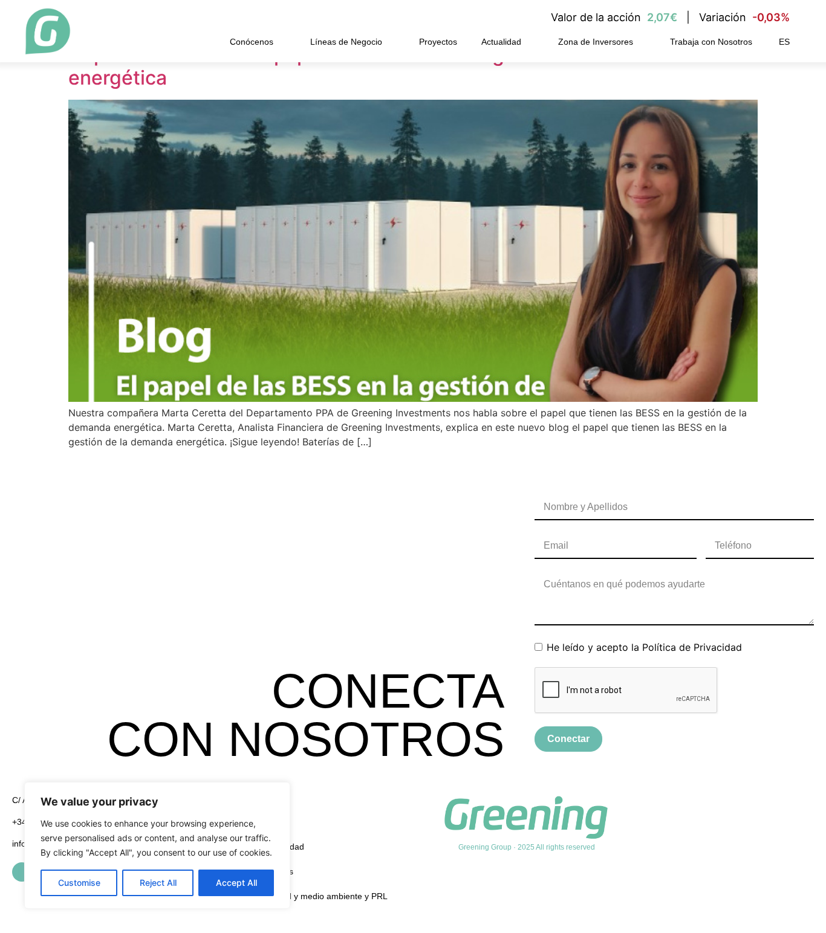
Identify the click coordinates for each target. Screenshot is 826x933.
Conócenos (251, 42)
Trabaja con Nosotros (711, 42)
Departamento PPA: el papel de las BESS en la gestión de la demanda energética (384, 66)
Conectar (568, 739)
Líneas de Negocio (346, 42)
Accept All (236, 882)
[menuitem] (783, 42)
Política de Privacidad (692, 647)
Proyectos (438, 42)
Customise (79, 882)
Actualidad (501, 42)
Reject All (158, 882)
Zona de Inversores (595, 42)
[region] (157, 845)
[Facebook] (21, 872)
